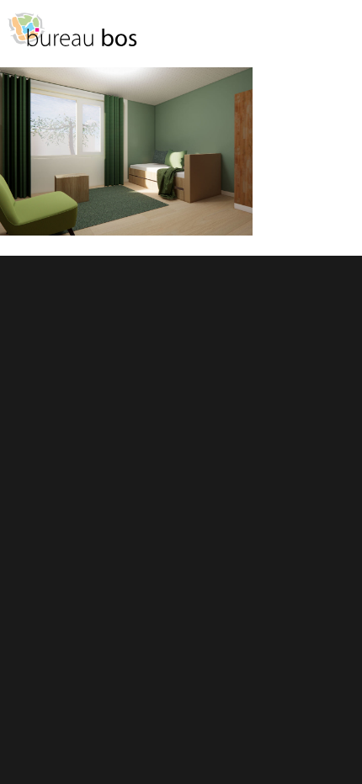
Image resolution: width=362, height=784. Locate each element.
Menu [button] (341, 37)
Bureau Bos (71, 37)
